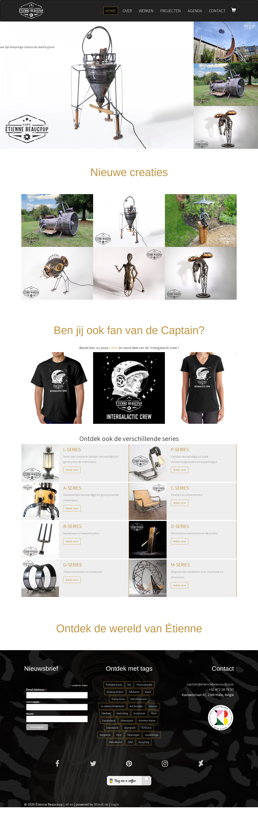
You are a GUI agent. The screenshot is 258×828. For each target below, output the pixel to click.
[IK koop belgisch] (220, 717)
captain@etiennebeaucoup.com (210, 684)
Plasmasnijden (144, 684)
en (71, 804)
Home (111, 10)
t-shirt (113, 347)
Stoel (153, 713)
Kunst (148, 692)
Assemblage (151, 735)
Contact (217, 10)
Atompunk (130, 727)
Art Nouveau (136, 706)
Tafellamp (134, 692)
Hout (118, 735)
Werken (146, 10)
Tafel (130, 742)
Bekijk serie (72, 470)
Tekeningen (133, 735)
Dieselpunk (113, 727)
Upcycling (143, 742)
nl (67, 804)
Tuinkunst (146, 727)
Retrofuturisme (139, 699)
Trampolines (118, 699)
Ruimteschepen (147, 720)
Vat (129, 684)
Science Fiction (115, 692)
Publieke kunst (114, 684)
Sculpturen (139, 713)
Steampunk (127, 720)
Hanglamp (105, 735)
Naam (29, 713)
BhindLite (101, 804)
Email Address (36, 689)
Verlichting (122, 713)
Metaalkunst (115, 742)
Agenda (195, 10)
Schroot (153, 706)
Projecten (170, 10)
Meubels (106, 713)
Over (127, 10)
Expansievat (108, 720)
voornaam (32, 701)
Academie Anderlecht (112, 706)
